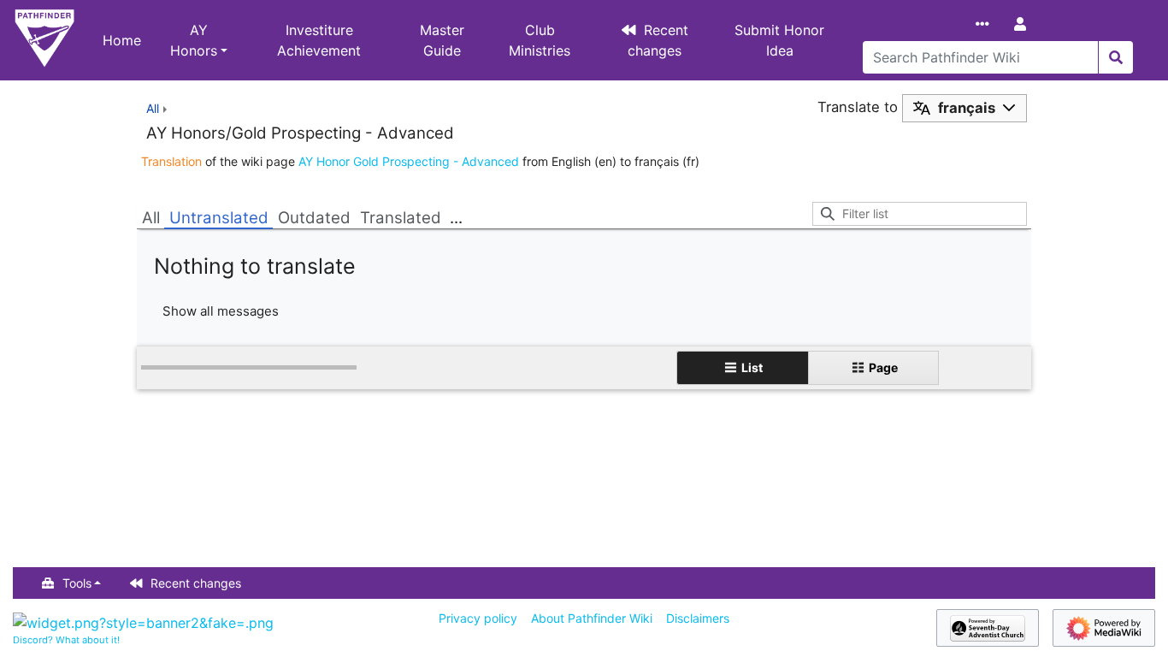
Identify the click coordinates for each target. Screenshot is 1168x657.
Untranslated (218, 218)
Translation (171, 161)
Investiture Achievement (319, 40)
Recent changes (658, 40)
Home (122, 40)
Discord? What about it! (66, 640)
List (752, 367)
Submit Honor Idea (779, 40)
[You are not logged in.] (1023, 24)
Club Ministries (539, 40)
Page (883, 367)
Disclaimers (697, 618)
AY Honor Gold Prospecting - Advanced (408, 161)
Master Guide (442, 40)
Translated (400, 218)
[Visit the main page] (44, 40)
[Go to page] (1115, 57)
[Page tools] (986, 24)
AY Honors (193, 40)
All (151, 218)
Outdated (314, 218)
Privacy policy (478, 618)
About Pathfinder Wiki (591, 618)
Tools (76, 583)
